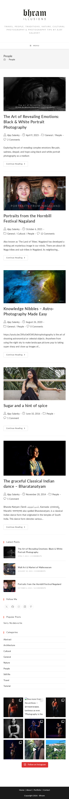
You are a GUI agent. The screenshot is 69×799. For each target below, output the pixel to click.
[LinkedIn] (24, 606)
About (29, 790)
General (49, 135)
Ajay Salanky (13, 135)
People (12, 60)
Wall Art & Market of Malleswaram (35, 568)
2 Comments (13, 140)
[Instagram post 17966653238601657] (55, 749)
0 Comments (36, 327)
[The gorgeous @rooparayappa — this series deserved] (13, 707)
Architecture (9, 645)
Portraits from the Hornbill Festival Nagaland (39, 584)
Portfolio (37, 790)
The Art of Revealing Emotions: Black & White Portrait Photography (31, 122)
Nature (7, 663)
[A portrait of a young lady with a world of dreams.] (13, 728)
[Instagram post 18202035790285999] (34, 749)
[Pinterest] (31, 606)
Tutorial (7, 686)
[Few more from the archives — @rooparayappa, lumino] (34, 707)
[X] (6, 606)
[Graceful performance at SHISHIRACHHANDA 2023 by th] (34, 728)
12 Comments (48, 234)
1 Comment (13, 418)
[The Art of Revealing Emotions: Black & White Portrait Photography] (9, 552)
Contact (46, 790)
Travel (6, 680)
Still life (7, 675)
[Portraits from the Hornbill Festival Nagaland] (9, 586)
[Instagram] (18, 606)
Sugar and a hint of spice (25, 406)
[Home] (5, 60)
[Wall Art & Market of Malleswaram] (9, 569)
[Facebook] (12, 606)
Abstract (7, 640)
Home (21, 790)
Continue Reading (17, 163)
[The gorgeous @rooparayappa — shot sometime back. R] (55, 707)
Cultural (21, 234)
